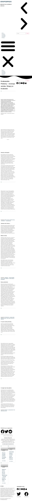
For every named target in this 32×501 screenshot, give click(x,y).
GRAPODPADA (6, 1)
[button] (24, 8)
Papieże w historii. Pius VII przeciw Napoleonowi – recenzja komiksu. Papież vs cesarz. (4, 475)
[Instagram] (19, 83)
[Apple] (26, 83)
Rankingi (3, 37)
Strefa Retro (3, 36)
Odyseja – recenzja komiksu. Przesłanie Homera (4, 455)
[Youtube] (22, 83)
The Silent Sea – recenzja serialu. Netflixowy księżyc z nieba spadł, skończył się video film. (7, 318)
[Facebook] (17, 83)
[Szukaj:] (21, 33)
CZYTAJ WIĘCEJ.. (11, 461)
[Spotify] (24, 83)
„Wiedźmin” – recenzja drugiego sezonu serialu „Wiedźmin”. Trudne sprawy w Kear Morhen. (7, 278)
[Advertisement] (8, 122)
